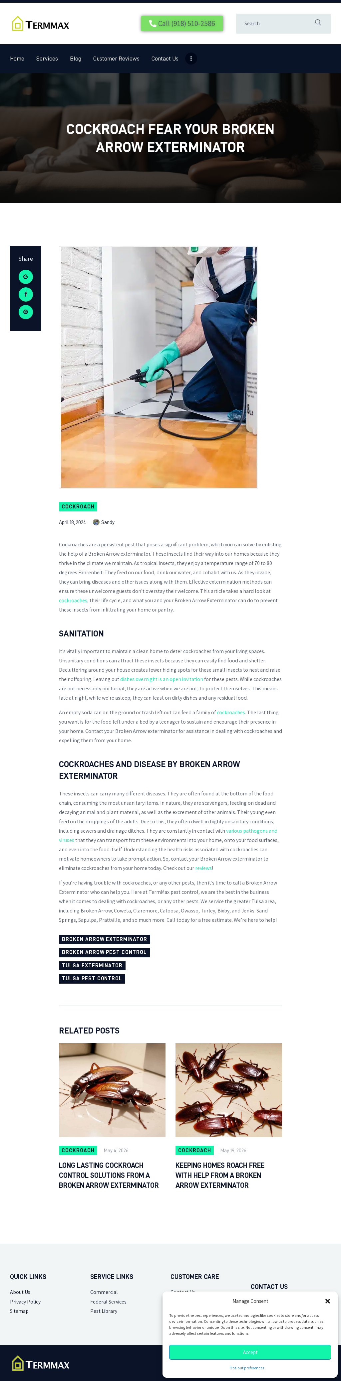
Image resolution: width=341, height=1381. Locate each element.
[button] (327, 1301)
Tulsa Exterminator (92, 965)
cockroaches (73, 600)
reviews (203, 868)
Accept (250, 1352)
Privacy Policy (25, 1302)
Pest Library (103, 1311)
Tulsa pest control (92, 978)
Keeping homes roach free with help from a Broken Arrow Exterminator (219, 1175)
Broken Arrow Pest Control (104, 952)
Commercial (104, 1292)
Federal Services (108, 1302)
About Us (20, 1292)
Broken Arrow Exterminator (104, 939)
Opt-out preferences (246, 1368)
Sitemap (19, 1311)
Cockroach (78, 506)
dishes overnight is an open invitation (161, 679)
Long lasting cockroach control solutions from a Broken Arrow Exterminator (109, 1175)
